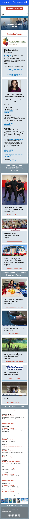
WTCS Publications (15, 505)
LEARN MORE (8, 111)
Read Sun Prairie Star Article (14, 268)
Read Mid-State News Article (14, 241)
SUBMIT (6, 112)
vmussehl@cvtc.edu (10, 161)
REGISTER (10, 74)
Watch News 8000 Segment (14, 402)
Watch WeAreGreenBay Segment (14, 361)
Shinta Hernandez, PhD (16, 139)
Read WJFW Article (14, 333)
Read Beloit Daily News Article (14, 307)
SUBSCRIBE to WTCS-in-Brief (14, 8)
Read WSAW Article (14, 378)
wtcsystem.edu (6, 511)
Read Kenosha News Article (14, 214)
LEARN (9, 69)
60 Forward (7, 55)
